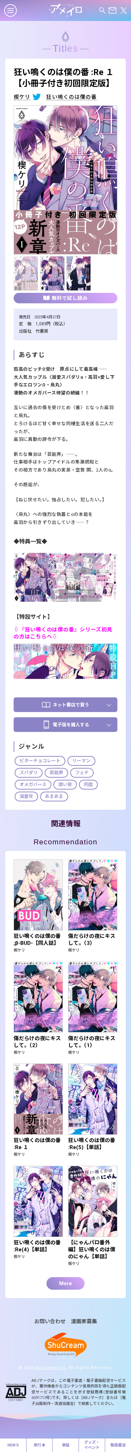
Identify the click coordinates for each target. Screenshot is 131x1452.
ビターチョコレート (40, 760)
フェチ (82, 772)
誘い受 (65, 784)
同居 (88, 784)
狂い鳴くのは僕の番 (71, 97)
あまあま (54, 796)
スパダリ (29, 772)
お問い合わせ (50, 1321)
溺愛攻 (26, 796)
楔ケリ (22, 97)
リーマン (81, 760)
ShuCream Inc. (51, 1368)
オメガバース (33, 784)
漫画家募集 (84, 1321)
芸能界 (56, 772)
